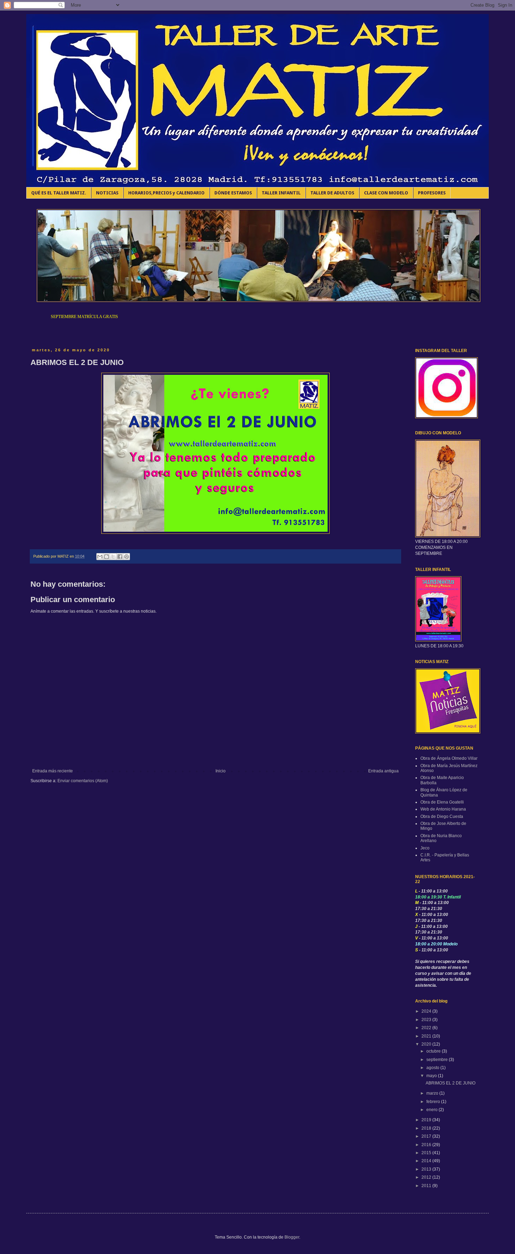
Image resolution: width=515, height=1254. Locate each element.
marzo (432, 1093)
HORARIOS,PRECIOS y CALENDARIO (166, 192)
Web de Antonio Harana (443, 809)
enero (432, 1109)
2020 (426, 1044)
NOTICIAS (107, 192)
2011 (426, 1185)
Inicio (220, 771)
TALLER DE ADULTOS (332, 192)
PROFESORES (432, 192)
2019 (426, 1119)
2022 (426, 1027)
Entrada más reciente (52, 771)
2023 (426, 1019)
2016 (426, 1144)
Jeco (425, 848)
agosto (433, 1067)
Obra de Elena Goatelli (442, 802)
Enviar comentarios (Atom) (82, 780)
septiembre (437, 1059)
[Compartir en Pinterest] (126, 556)
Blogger (291, 1237)
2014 (426, 1160)
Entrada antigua (383, 771)
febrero (433, 1101)
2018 (426, 1128)
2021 (426, 1036)
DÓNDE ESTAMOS (233, 192)
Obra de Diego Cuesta (441, 816)
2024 (426, 1011)
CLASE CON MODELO (386, 192)
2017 (426, 1136)
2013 (426, 1169)
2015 (426, 1152)
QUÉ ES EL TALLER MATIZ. (58, 192)
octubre (434, 1051)
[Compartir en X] (113, 556)
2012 (426, 1177)
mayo (432, 1075)
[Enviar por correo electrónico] (99, 556)
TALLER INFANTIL (281, 192)
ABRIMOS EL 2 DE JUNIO (450, 1083)
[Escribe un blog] (106, 556)
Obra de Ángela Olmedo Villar (449, 758)
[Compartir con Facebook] (119, 556)
